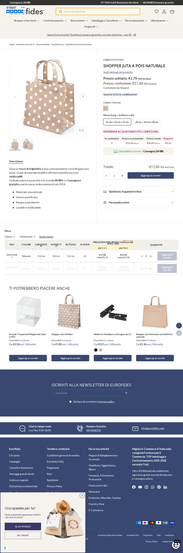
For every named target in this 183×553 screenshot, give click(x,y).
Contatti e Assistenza (21, 467)
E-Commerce (96, 510)
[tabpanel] (49, 188)
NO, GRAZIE (23, 535)
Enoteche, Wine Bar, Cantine (105, 497)
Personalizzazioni (134, 20)
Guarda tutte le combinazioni (120, 94)
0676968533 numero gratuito (158, 2)
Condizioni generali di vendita (63, 455)
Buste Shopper (43, 44)
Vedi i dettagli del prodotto (118, 72)
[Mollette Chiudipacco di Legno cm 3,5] (113, 312)
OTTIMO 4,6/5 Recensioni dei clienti (120, 2)
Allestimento (158, 20)
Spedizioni (52, 480)
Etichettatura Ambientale (23, 486)
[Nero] (96, 350)
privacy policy (106, 401)
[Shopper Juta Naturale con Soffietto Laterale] (155, 312)
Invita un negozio (18, 480)
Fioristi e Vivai (96, 504)
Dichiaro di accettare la (93, 401)
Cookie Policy (168, 541)
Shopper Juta (58, 44)
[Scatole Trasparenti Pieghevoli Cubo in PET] (28, 312)
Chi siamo (14, 455)
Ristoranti (94, 491)
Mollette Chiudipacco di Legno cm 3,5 (112, 334)
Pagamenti (53, 467)
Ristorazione (77, 20)
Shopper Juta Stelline (62, 334)
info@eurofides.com (152, 428)
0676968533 (93, 430)
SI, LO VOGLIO (23, 526)
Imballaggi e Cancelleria (105, 20)
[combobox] (98, 11)
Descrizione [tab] (16, 161)
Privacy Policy (54, 486)
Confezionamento (53, 20)
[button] (172, 11)
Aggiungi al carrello (151, 175)
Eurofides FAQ (55, 461)
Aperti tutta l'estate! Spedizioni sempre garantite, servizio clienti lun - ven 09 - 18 (91, 34)
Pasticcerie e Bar (98, 485)
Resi (49, 473)
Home (11, 44)
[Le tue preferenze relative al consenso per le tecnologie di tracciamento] (5, 548)
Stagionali (89, 26)
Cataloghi (14, 461)
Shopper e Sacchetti (25, 20)
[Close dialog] (82, 495)
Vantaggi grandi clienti (21, 473)
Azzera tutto (46, 236)
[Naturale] (100, 350)
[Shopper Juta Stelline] (70, 312)
